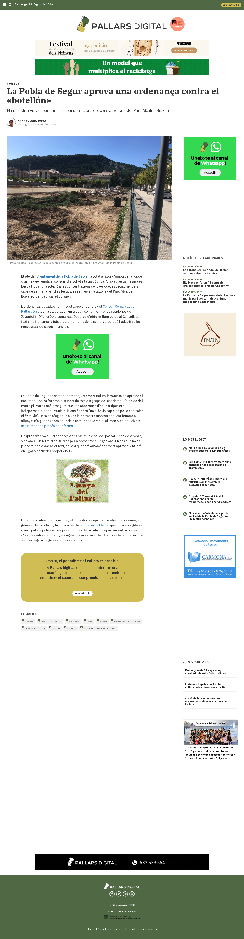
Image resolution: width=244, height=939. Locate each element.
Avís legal (130, 929)
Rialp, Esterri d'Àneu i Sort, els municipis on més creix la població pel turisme (208, 481)
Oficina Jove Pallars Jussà (127, 621)
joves (89, 621)
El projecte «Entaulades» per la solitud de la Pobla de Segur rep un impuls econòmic (209, 516)
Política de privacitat (147, 929)
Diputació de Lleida (93, 525)
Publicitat (91, 929)
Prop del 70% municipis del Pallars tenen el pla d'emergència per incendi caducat (210, 499)
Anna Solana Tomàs (32, 120)
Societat (29, 621)
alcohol (103, 621)
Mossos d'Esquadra (35, 628)
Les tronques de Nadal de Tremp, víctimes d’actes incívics (206, 271)
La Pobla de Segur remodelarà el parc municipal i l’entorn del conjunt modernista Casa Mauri (209, 298)
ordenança (74, 621)
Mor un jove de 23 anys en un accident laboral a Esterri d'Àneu (209, 449)
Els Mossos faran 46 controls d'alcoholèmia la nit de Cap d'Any (206, 284)
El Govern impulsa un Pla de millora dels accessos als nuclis (205, 686)
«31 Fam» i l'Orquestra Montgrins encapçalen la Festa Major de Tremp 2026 (210, 465)
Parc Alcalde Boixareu (51, 621)
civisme (56, 628)
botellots (71, 628)
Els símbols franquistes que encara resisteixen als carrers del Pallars (206, 701)
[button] (231, 5)
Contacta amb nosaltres (110, 929)
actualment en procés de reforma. (47, 426)
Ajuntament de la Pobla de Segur (62, 276)
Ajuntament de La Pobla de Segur (99, 628)
